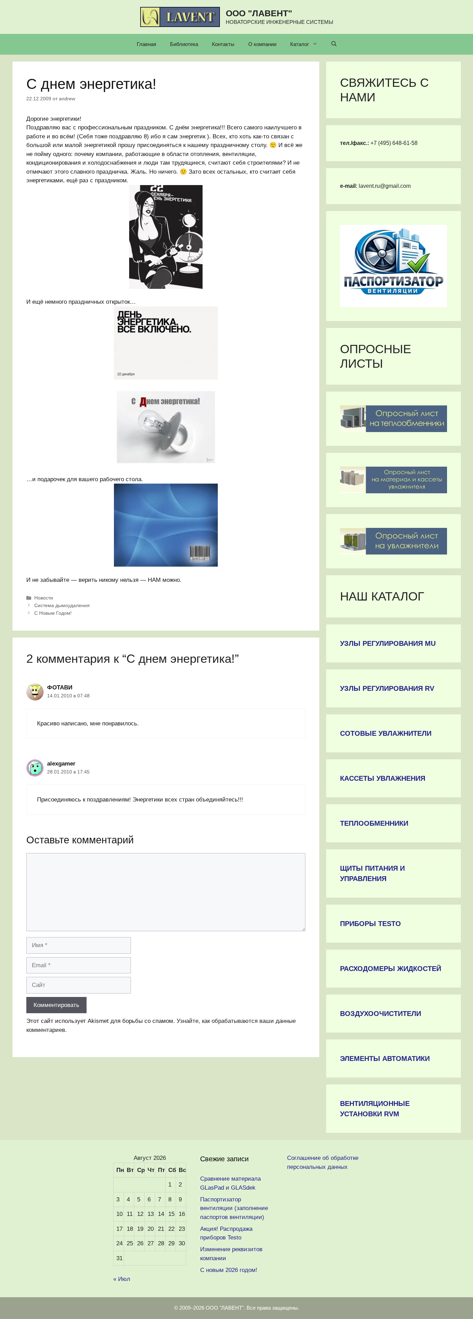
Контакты (223, 44)
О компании (262, 44)
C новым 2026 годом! (228, 1270)
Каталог (299, 44)
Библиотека (184, 44)
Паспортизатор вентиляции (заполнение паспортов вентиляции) (234, 1208)
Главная (146, 44)
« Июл (121, 1279)
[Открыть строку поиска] (333, 44)
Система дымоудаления (62, 605)
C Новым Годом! (53, 613)
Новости (43, 598)
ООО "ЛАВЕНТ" (259, 13)
